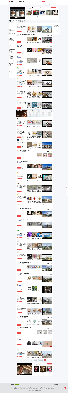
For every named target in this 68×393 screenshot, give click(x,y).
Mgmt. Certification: (19, 123)
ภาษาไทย (44, 388)
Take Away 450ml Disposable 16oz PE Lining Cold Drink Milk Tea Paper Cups (49, 372)
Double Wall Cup (43, 204)
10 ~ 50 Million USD (11, 60)
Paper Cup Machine (29, 204)
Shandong (11, 73)
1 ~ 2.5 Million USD (11, 58)
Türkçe (46, 388)
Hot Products (16, 387)
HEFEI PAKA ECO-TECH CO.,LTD (24, 128)
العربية (36, 388)
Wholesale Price (34, 387)
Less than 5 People (11, 66)
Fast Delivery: (18, 27)
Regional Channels (46, 387)
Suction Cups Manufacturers (57, 27)
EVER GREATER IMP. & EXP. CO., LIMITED (25, 45)
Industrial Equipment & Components (11, 36)
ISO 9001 (10, 53)
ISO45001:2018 (11, 54)
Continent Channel (38, 387)
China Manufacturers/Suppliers (25, 387)
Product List (10, 21)
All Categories (10, 4)
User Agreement (30, 389)
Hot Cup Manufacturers (56, 31)
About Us (30, 386)
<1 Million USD (11, 57)
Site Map (35, 386)
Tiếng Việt (49, 388)
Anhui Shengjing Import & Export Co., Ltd (25, 182)
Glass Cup (24, 204)
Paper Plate (20, 204)
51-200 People (11, 65)
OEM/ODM (11, 45)
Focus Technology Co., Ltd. (34, 390)
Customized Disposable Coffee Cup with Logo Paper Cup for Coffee (35, 16)
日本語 (40, 388)
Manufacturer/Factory (11, 40)
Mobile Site (38, 386)
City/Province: (18, 28)
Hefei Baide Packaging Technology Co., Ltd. (25, 305)
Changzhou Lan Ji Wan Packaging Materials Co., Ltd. (26, 251)
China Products (19, 387)
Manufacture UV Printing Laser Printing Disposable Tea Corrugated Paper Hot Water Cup (49, 16)
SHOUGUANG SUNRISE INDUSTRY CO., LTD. (25, 284)
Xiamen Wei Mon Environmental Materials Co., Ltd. (26, 262)
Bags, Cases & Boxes (12, 34)
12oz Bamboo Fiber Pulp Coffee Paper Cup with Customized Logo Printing (28, 16)
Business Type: (18, 58)
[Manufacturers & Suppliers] (12, 1)
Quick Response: (18, 38)
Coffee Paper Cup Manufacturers (57, 32)
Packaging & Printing (12, 30)
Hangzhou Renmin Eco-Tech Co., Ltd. (24, 23)
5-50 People (11, 64)
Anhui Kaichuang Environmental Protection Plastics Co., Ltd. (28, 34)
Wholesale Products (30, 387)
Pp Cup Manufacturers (56, 25)
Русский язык (26, 388)
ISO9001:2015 (11, 50)
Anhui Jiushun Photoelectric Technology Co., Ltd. (35, 7)
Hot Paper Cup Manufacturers (57, 26)
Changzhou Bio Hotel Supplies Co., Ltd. (24, 273)
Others (10, 51)
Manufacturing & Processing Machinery (11, 32)
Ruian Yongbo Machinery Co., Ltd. (24, 316)
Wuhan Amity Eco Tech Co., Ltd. (24, 219)
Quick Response (11, 46)
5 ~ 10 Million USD (11, 59)
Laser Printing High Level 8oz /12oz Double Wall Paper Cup (55, 16)
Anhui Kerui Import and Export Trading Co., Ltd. (26, 139)
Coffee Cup (33, 204)
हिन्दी (42, 388)
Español (18, 388)
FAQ (31, 386)
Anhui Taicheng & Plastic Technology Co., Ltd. (26, 56)
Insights (53, 387)
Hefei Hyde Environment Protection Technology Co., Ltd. (27, 88)
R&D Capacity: (18, 60)
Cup (17, 204)
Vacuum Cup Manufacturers (57, 33)
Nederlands (34, 388)
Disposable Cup (47, 204)
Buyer (43, 4)
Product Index (50, 387)
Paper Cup (10, 24)
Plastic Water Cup (38, 204)
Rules (59, 4)
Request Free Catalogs (19, 29)
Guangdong (11, 72)
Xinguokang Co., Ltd (23, 240)
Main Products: (18, 26)
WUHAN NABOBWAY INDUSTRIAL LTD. (24, 99)
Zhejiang (10, 71)
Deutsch (31, 388)
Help (46, 4)
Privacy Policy (37, 389)
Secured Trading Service (21, 21)
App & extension (51, 4)
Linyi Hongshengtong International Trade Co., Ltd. (26, 327)
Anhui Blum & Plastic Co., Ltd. (24, 150)
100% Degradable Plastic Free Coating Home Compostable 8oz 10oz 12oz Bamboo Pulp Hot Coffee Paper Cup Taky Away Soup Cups (42, 16)
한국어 (38, 388)
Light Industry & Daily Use (12, 33)
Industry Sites (42, 387)
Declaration (34, 389)
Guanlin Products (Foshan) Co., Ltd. (25, 193)
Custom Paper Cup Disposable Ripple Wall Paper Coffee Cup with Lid (43, 372)
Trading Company (12, 39)
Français (24, 388)
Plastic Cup (10, 25)
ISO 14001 (10, 52)
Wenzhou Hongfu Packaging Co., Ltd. (24, 161)
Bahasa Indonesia (52, 388)
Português (21, 388)
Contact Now (19, 31)
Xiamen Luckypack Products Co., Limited (26, 338)
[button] (27, 12)
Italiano (29, 388)
